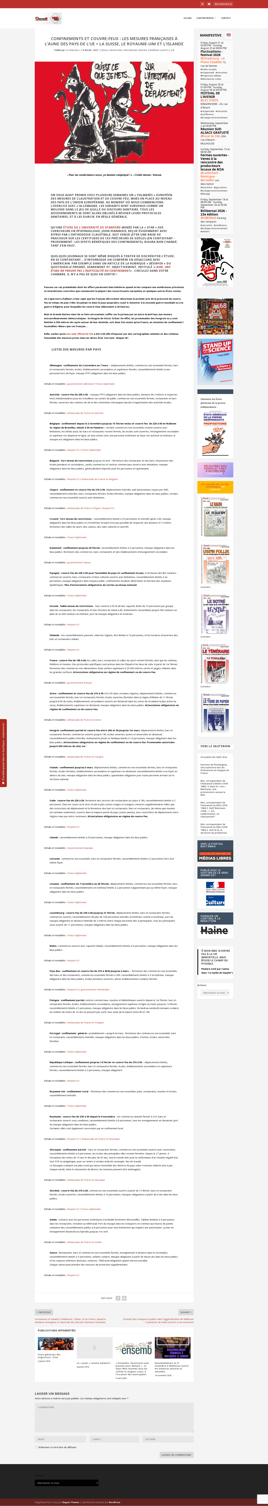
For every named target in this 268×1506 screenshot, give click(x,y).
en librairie (217, 488)
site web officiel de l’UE (79, 333)
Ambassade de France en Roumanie (101, 1138)
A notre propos (205, 18)
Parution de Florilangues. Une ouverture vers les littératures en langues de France (215, 769)
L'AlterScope (214, 473)
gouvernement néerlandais (95, 989)
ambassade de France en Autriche (85, 412)
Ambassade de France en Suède (84, 1242)
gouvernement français (79, 682)
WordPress (114, 1502)
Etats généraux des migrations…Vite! (49, 1356)
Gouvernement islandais (80, 847)
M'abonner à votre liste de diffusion (57, 1447)
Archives (201, 985)
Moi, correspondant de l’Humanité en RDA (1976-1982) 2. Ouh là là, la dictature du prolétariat (214, 828)
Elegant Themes (70, 1502)
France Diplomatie (105, 383)
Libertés (142, 50)
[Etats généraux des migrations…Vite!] (56, 1343)
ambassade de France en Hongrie (85, 756)
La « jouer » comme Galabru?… (94, 1363)
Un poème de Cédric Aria (214, 757)
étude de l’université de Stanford (92, 227)
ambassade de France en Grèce (84, 719)
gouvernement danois (79, 562)
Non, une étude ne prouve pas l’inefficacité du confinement (111, 268)
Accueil (188, 18)
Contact (226, 18)
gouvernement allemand (80, 383)
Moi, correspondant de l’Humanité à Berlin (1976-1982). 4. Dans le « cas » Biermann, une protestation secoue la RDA (215, 787)
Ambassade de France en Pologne (85, 1022)
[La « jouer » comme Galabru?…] (95, 1348)
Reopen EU (73, 449)
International (130, 50)
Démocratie (115, 50)
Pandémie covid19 (158, 50)
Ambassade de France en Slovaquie (86, 1179)
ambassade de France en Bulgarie (100, 479)
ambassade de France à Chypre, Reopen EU (90, 508)
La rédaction (72, 50)
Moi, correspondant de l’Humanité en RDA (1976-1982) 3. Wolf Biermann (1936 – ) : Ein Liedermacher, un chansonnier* (214, 809)
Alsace (104, 50)
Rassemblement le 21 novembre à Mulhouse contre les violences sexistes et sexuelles (172, 1367)
